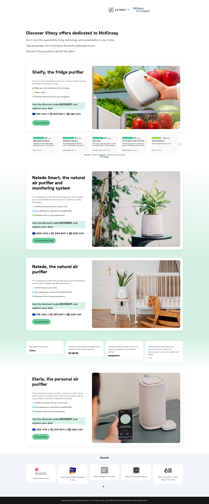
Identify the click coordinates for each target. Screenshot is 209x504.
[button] (103, 486)
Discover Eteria (41, 437)
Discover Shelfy (41, 123)
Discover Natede (41, 322)
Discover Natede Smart (44, 240)
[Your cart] (1, 1)
